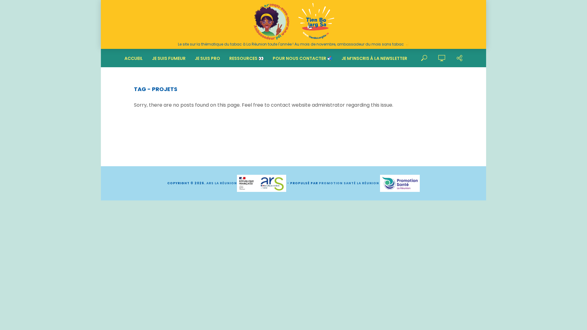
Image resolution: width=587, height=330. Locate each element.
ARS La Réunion (221, 183)
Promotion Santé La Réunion (349, 183)
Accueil (133, 58)
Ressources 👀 (246, 58)
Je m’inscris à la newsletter (374, 58)
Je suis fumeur (169, 58)
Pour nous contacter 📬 (302, 58)
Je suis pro (207, 58)
